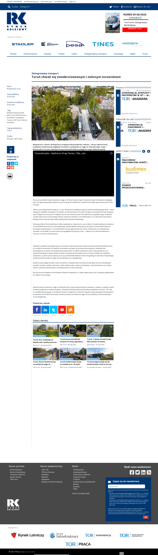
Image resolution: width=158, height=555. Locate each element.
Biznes (13, 53)
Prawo (61, 53)
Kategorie (24, 6)
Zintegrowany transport (95, 53)
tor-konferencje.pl (60, 1)
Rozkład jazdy (78, 470)
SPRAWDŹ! (135, 18)
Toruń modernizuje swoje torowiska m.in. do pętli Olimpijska (70, 364)
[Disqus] (73, 414)
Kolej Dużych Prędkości (81, 474)
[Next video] (42, 194)
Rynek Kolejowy (16, 470)
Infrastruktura (30, 53)
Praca (145, 53)
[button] (35, 112)
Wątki (132, 53)
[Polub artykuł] (8, 163)
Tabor (74, 53)
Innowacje (118, 53)
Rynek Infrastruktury (17, 472)
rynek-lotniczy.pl (46, 1)
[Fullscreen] (111, 194)
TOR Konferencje (48, 472)
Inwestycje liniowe (80, 472)
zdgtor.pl (72, 1)
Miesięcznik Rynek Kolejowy (52, 482)
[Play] (36, 194)
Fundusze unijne (79, 477)
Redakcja (45, 474)
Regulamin (45, 479)
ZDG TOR (45, 470)
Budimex (76, 486)
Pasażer (47, 53)
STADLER (76, 479)
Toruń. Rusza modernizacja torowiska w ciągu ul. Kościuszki (44, 364)
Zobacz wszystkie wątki (80, 493)
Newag (75, 484)
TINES (75, 489)
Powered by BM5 (30, 552)
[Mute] (49, 194)
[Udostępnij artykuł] (12, 163)
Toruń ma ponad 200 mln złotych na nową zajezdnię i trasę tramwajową (71, 341)
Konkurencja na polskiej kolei (84, 482)
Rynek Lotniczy (15, 477)
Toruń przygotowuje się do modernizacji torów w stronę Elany (99, 364)
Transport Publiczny (17, 474)
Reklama (45, 477)
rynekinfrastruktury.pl (31, 1)
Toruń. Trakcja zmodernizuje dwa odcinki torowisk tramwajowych (99, 341)
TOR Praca (14, 479)
